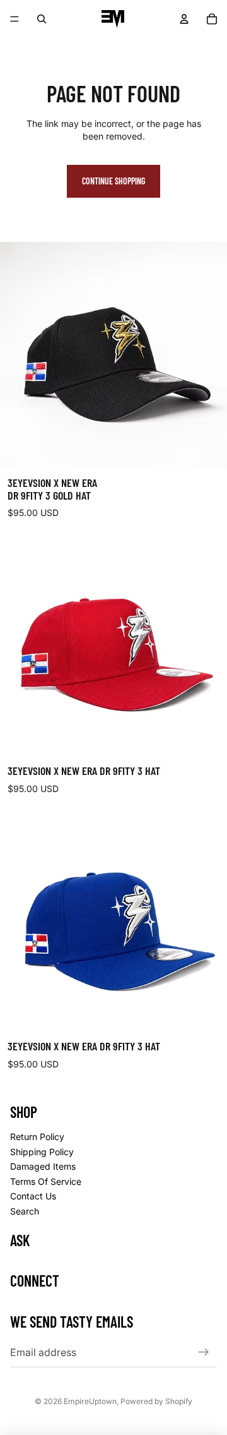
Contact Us (33, 1196)
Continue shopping (113, 181)
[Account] (184, 19)
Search (24, 1211)
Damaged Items (43, 1166)
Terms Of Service (45, 1181)
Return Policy (37, 1136)
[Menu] (14, 18)
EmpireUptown (90, 1401)
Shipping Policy (42, 1151)
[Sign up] (203, 1352)
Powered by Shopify (156, 1401)
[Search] (41, 19)
